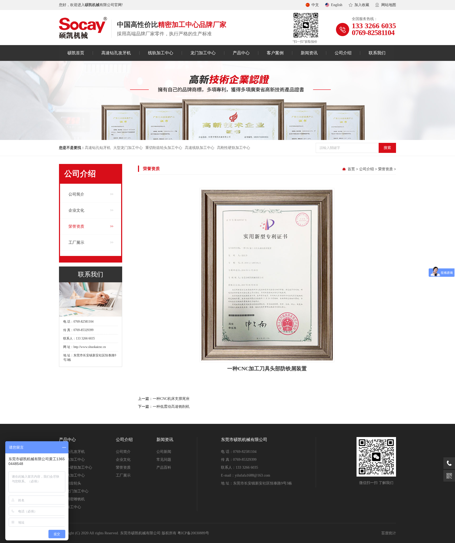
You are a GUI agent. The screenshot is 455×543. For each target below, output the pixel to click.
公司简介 (76, 194)
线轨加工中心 (160, 53)
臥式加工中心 (70, 507)
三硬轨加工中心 (72, 475)
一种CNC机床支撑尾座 (171, 399)
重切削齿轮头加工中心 (163, 148)
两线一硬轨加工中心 (75, 467)
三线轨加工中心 (72, 460)
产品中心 (241, 53)
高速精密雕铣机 (72, 499)
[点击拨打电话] (449, 463)
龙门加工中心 (203, 53)
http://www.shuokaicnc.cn (89, 347)
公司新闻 (163, 452)
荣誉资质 (76, 226)
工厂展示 (76, 242)
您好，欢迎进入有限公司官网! (91, 5)
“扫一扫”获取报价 (305, 41)
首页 (351, 169)
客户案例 (275, 53)
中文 (315, 5)
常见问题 (163, 460)
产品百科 (163, 467)
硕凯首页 (75, 53)
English (336, 5)
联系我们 (377, 53)
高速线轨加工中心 (199, 148)
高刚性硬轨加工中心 (233, 148)
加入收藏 (361, 5)
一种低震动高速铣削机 (171, 407)
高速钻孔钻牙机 (98, 148)
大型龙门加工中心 (128, 148)
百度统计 (388, 533)
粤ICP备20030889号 (193, 533)
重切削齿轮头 (70, 483)
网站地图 (388, 5)
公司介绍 (343, 53)
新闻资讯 (309, 53)
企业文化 (76, 210)
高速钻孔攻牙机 (116, 53)
